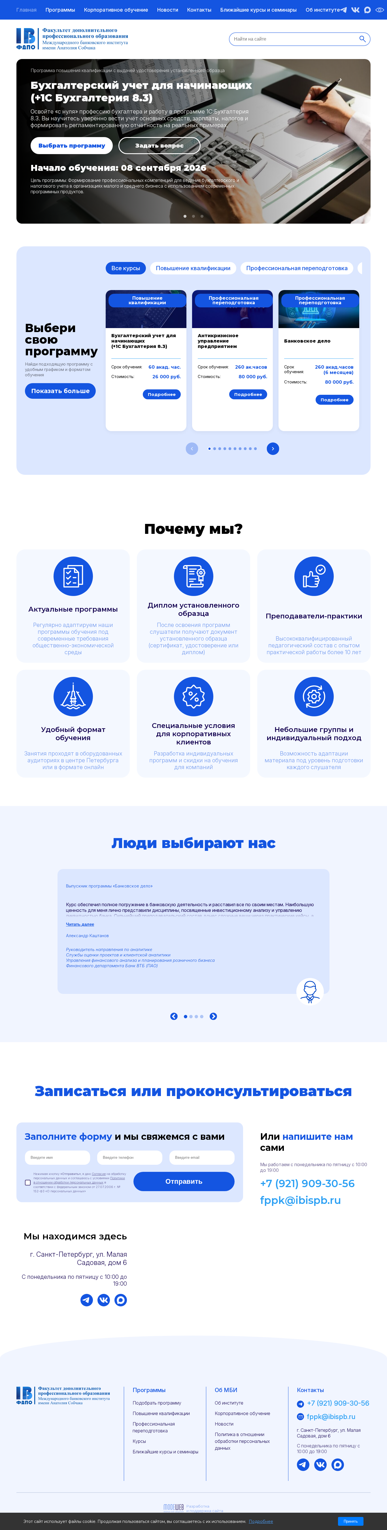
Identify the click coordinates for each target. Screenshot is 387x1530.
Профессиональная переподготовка (297, 268)
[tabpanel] (193, 141)
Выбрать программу (72, 145)
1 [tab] (185, 216)
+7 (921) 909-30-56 (307, 1183)
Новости (167, 10)
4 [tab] (201, 1016)
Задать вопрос (159, 145)
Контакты (199, 10)
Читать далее (80, 924)
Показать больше (60, 390)
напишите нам (317, 1136)
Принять (351, 1521)
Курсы (139, 1441)
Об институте (323, 10)
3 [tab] (202, 216)
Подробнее (162, 394)
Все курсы (125, 268)
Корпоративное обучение (116, 10)
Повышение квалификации (193, 268)
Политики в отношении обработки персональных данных (79, 1180)
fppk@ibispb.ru (300, 1200)
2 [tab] (193, 216)
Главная (26, 10)
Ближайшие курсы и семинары (258, 10)
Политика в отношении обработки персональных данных (242, 1441)
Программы (60, 10)
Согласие (99, 1174)
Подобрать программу (157, 1403)
